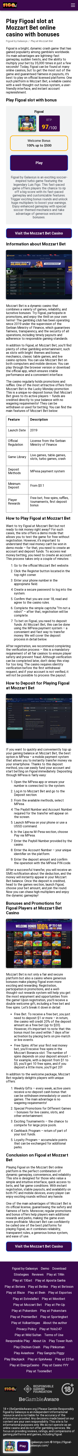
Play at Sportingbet (54, 1317)
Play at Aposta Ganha (50, 1280)
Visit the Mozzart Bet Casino (39, 233)
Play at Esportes (60, 1293)
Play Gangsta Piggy (50, 1353)
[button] (73, 5)
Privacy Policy (26, 1329)
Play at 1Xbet (22, 1280)
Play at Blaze (15, 1293)
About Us (39, 1341)
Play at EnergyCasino (24, 1365)
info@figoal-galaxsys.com (32, 1442)
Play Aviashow (24, 1353)
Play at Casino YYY (55, 1365)
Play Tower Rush (60, 1341)
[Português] (17, 30)
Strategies (21, 1274)
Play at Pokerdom (24, 1311)
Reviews (38, 1274)
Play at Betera (15, 1287)
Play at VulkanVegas (25, 1323)
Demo (45, 1268)
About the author (55, 1323)
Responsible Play (18, 1341)
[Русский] (27, 30)
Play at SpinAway (40, 1359)
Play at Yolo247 (50, 1329)
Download (59, 1268)
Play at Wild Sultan (28, 1335)
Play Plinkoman (54, 1347)
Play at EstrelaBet (26, 1299)
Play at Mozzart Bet (27, 1305)
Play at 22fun (64, 1359)
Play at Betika (38, 1287)
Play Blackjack (14, 1359)
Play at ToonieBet (39, 1371)
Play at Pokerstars (53, 1311)
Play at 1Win (55, 1274)
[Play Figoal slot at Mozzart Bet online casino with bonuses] (10, 5)
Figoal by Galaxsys (17, 41)
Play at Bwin (36, 1293)
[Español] (38, 30)
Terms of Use (53, 1335)
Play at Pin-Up (55, 1305)
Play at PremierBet (23, 1317)
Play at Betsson (62, 1287)
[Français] (7, 30)
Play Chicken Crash (27, 1347)
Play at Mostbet (53, 1299)
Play (39, 163)
